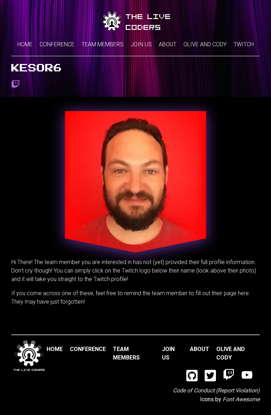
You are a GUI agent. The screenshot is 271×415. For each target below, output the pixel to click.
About (167, 44)
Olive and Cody (205, 44)
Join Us (141, 44)
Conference (57, 44)
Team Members (103, 44)
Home (24, 44)
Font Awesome (241, 399)
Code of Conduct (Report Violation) (216, 390)
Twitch (244, 44)
